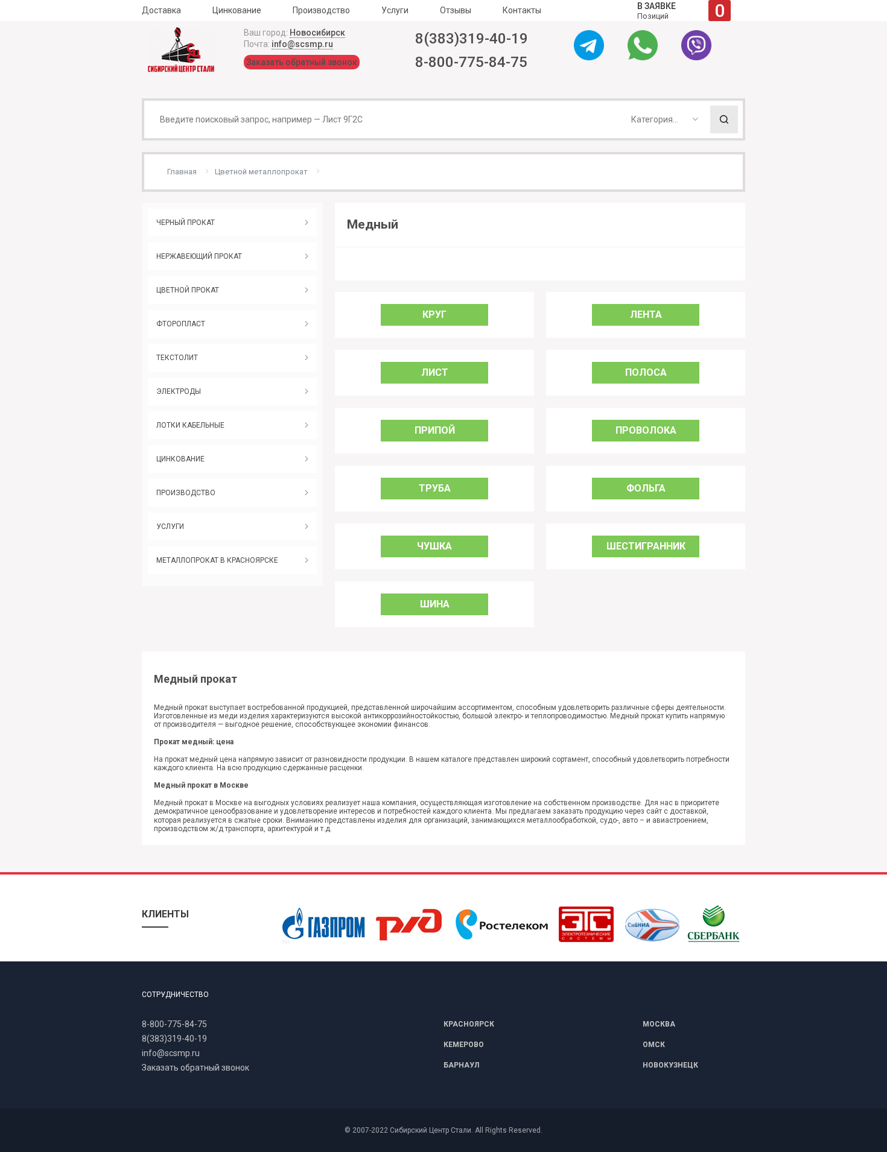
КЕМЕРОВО (464, 1044)
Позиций (681, 10)
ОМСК (654, 1044)
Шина (435, 604)
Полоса (646, 372)
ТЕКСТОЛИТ (177, 357)
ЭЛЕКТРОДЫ (178, 391)
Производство (321, 10)
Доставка (161, 10)
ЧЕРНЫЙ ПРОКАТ (185, 222)
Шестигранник (645, 546)
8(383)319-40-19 (471, 38)
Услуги (395, 10)
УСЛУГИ (170, 526)
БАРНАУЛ (461, 1065)
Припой (435, 430)
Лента (646, 314)
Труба (435, 488)
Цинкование (236, 10)
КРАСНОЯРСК (469, 1024)
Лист (434, 372)
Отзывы (455, 10)
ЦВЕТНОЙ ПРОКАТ (187, 290)
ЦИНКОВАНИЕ (180, 459)
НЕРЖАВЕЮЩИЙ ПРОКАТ (199, 256)
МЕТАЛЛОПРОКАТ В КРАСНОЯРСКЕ (217, 560)
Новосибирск (317, 32)
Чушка (434, 546)
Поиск (724, 119)
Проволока (645, 430)
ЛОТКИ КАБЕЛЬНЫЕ (190, 425)
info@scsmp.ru (302, 44)
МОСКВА (659, 1024)
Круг (434, 314)
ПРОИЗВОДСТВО (185, 493)
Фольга (646, 488)
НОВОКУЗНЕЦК (670, 1065)
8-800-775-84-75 (471, 62)
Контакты (522, 10)
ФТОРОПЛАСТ (180, 324)
